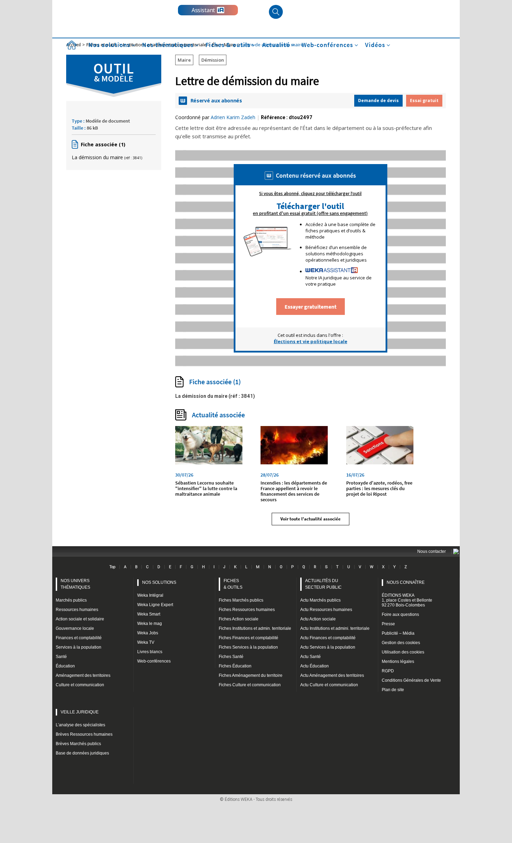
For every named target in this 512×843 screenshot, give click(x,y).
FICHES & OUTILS (233, 584)
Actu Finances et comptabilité (328, 637)
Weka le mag (149, 623)
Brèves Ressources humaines (84, 734)
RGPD (388, 670)
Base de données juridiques (82, 753)
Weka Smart (148, 614)
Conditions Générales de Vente (411, 680)
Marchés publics (71, 600)
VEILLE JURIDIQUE (80, 712)
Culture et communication (80, 684)
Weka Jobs (147, 633)
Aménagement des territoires (83, 675)
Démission (212, 60)
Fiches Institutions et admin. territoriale (255, 628)
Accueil (71, 45)
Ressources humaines (77, 609)
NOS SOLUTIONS (159, 582)
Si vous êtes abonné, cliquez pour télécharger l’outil (310, 193)
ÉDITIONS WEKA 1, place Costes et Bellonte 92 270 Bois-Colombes (407, 600)
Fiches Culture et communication (250, 684)
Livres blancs (149, 651)
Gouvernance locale (75, 628)
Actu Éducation (314, 666)
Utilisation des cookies (403, 652)
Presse (388, 623)
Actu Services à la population (327, 647)
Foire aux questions (400, 614)
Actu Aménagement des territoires (332, 675)
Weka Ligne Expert (155, 604)
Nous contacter (431, 551)
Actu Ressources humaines (326, 609)
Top (112, 566)
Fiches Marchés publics (241, 600)
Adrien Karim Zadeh (233, 117)
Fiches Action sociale (238, 619)
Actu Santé (310, 656)
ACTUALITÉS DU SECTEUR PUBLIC (323, 584)
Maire (184, 60)
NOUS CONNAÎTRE (406, 582)
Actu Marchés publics (320, 600)
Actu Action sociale (318, 619)
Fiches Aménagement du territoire (250, 675)
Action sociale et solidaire (80, 619)
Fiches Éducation (235, 666)
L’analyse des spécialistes (80, 724)
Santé (61, 656)
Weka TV (145, 642)
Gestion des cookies (401, 642)
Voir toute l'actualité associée (310, 519)
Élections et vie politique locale (310, 341)
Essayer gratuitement (310, 306)
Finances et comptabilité (79, 637)
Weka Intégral (150, 595)
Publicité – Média (398, 633)
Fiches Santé (231, 656)
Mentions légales (398, 661)
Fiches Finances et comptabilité (248, 637)
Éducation (65, 666)
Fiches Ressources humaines (247, 609)
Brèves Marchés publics (78, 743)
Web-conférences (154, 661)
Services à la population (78, 647)
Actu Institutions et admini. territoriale (335, 628)
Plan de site (393, 689)
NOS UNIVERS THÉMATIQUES (75, 584)
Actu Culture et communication (329, 684)
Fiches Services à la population (248, 647)
